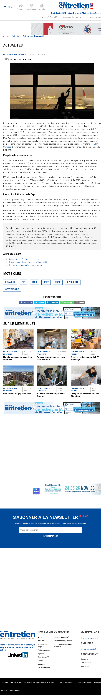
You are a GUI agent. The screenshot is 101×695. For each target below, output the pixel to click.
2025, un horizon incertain (17, 59)
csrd (58, 282)
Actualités (16, 36)
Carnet (40, 661)
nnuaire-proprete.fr (88, 649)
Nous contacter (44, 668)
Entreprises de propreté (71, 17)
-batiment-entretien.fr (89, 638)
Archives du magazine (42, 645)
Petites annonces (44, 650)
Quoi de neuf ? (43, 657)
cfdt (46, 282)
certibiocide (12, 289)
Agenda (41, 654)
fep (23, 282)
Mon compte (85, 663)
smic (34, 282)
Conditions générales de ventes (89, 682)
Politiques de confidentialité (10, 691)
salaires (10, 282)
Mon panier (85, 666)
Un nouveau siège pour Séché (17, 394)
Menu (10, 7)
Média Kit (41, 664)
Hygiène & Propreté (49, 17)
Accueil (6, 36)
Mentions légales (66, 682)
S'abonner (85, 659)
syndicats (73, 282)
